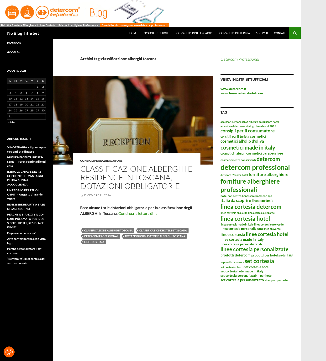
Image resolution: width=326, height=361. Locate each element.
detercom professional (101, 236)
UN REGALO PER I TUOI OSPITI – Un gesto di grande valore (24, 194)
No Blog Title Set (23, 33)
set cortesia (259, 260)
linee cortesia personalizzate (255, 249)
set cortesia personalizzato (242, 280)
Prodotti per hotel (156, 33)
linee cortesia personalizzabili (241, 244)
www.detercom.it (233, 89)
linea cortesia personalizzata (242, 228)
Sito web (262, 33)
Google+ (13, 52)
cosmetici (258, 136)
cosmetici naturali (233, 153)
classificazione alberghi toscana (108, 230)
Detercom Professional (240, 59)
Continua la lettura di (138, 213)
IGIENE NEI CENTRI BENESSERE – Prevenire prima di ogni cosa (26, 161)
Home (133, 33)
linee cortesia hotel (267, 234)
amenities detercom (232, 126)
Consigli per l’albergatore (194, 33)
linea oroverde (272, 228)
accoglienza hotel (269, 121)
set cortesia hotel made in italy (242, 271)
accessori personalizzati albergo (239, 121)
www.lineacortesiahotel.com (242, 93)
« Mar (12, 122)
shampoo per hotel (276, 280)
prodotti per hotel (264, 255)
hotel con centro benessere (238, 196)
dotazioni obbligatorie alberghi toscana (155, 236)
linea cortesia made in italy (237, 224)
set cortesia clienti (232, 267)
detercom (268, 158)
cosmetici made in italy (248, 147)
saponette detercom (232, 262)
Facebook (14, 43)
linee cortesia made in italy (242, 239)
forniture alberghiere (269, 174)
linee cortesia (94, 241)
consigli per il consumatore (248, 130)
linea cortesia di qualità (234, 212)
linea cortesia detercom (251, 206)
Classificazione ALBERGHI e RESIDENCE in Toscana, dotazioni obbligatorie (136, 177)
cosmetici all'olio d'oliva (242, 141)
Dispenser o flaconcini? (21, 233)
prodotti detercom (236, 255)
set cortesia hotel (256, 267)
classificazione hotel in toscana (163, 230)
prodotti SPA (286, 255)
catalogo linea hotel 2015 (260, 126)
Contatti (280, 33)
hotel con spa (263, 196)
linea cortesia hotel (245, 218)
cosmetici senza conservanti (238, 160)
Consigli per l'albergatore (101, 160)
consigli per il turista (235, 136)
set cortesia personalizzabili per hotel (247, 275)
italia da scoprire (236, 200)
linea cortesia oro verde (269, 224)
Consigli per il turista (234, 33)
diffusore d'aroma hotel (234, 174)
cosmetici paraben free (264, 153)
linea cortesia (262, 200)
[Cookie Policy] (9, 351)
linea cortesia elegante (261, 212)
